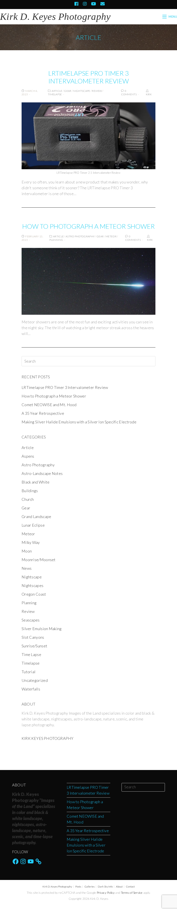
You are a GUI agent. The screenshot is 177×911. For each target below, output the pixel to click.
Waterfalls (31, 689)
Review (97, 90)
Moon (27, 551)
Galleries (89, 886)
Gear (67, 90)
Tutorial (28, 671)
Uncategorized (35, 680)
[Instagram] (85, 4)
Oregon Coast (34, 594)
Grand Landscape (36, 516)
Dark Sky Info (105, 886)
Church (28, 499)
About (119, 886)
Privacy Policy (106, 892)
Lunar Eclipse (33, 525)
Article (57, 90)
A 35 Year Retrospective (43, 413)
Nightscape (81, 90)
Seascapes (31, 620)
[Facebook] (76, 4)
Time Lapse (31, 654)
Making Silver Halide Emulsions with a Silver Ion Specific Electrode (79, 421)
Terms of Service (132, 892)
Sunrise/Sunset (34, 645)
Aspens (28, 456)
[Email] (101, 4)
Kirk (149, 94)
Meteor (111, 236)
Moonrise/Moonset (39, 559)
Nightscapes (32, 585)
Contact (130, 886)
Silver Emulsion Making (42, 628)
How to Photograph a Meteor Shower (88, 226)
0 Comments (129, 92)
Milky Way (31, 542)
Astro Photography (80, 236)
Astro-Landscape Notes (42, 473)
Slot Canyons (33, 637)
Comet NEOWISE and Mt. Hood (49, 404)
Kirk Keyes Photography (47, 738)
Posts (78, 886)
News (27, 568)
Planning (56, 239)
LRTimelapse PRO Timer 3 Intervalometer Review (88, 77)
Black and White (36, 482)
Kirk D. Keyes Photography (57, 886)
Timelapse (55, 94)
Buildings (30, 490)
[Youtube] (93, 4)
